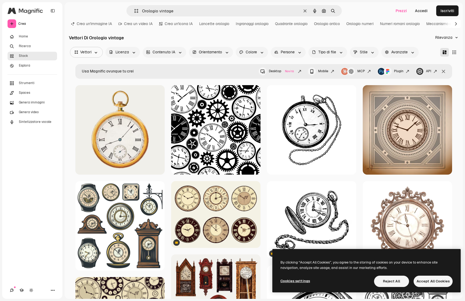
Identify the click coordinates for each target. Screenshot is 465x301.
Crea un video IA (138, 23)
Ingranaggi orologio (252, 23)
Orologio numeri (360, 23)
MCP (361, 71)
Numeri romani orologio (400, 23)
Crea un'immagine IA (94, 23)
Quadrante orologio (291, 23)
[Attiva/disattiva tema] (31, 290)
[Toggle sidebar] (52, 10)
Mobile (323, 71)
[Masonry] (444, 52)
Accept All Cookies (433, 281)
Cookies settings (295, 281)
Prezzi (401, 10)
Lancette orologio (214, 23)
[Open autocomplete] (134, 11)
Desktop (281, 71)
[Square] (454, 52)
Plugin (398, 71)
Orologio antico (327, 23)
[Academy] (21, 290)
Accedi (421, 10)
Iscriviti (447, 10)
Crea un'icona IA (179, 23)
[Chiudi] (443, 71)
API (428, 71)
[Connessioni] (12, 290)
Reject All (391, 281)
